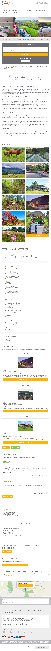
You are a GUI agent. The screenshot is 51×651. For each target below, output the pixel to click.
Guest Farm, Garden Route (28, 8)
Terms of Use (38, 610)
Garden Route (29, 10)
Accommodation (13, 10)
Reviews (19, 39)
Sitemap (21, 648)
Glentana (4, 135)
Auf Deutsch (25, 61)
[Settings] (42, 3)
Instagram (14, 632)
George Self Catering (18, 8)
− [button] (1, 585)
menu (45, 3)
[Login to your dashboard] (40, 3)
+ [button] (1, 583)
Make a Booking (44, 39)
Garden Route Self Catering (42, 574)
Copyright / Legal (30, 610)
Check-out (36, 49)
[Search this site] (37, 3)
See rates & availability (25, 379)
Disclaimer (14, 610)
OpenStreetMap (48, 596)
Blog (33, 632)
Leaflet (43, 596)
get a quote (15, 447)
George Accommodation (39, 10)
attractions (13, 565)
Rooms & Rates (11, 39)
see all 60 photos (37, 235)
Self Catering (7, 551)
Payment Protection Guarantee (17, 66)
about (5, 565)
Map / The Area (25, 39)
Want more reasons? (43, 626)
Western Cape (22, 10)
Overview (4, 39)
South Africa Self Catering (11, 574)
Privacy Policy (21, 610)
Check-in (14, 49)
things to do (23, 565)
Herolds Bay (36, 133)
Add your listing (42, 647)
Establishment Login (8, 612)
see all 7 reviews (7, 496)
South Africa (5, 10)
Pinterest (28, 632)
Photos (32, 39)
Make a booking (25, 585)
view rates (6, 447)
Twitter (21, 632)
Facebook (7, 632)
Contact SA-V (7, 610)
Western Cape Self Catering (26, 574)
